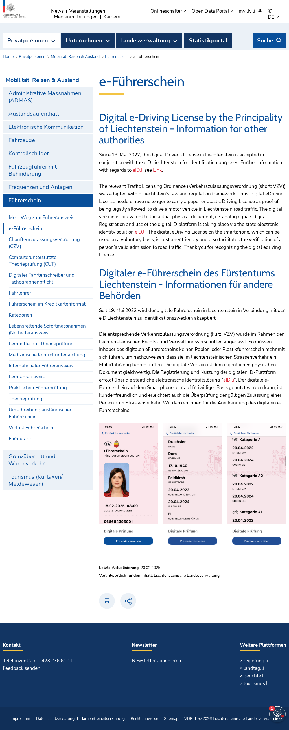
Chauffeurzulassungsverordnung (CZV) (44, 243)
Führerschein (116, 56)
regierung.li (256, 660)
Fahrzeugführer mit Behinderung (32, 170)
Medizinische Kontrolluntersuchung (47, 355)
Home (8, 56)
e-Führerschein (25, 228)
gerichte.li (254, 676)
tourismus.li (256, 683)
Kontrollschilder (28, 153)
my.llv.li (247, 11)
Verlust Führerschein (31, 427)
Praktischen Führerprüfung (38, 388)
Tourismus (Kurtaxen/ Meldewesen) (35, 480)
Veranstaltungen (87, 11)
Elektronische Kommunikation (46, 127)
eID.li (138, 170)
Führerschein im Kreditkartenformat (47, 304)
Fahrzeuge (21, 140)
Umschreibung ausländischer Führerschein (40, 413)
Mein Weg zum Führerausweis (41, 217)
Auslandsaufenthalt (33, 113)
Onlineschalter (166, 11)
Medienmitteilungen (76, 17)
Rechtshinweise (144, 718)
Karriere (111, 17)
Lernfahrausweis (27, 377)
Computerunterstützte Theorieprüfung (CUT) (32, 260)
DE (271, 17)
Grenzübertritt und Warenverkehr (32, 460)
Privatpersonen (27, 40)
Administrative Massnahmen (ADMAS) (44, 97)
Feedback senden (21, 668)
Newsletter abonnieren (156, 660)
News (57, 11)
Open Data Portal (211, 11)
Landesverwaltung (145, 40)
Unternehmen (84, 40)
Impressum (20, 718)
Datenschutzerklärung (55, 718)
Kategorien (20, 315)
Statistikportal (208, 40)
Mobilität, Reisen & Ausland (75, 56)
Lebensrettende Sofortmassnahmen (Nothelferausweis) (47, 329)
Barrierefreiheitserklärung (102, 718)
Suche (265, 40)
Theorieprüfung (25, 399)
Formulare (20, 438)
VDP (188, 718)
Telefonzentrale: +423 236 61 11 (38, 660)
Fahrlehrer (20, 293)
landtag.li (254, 668)
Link (157, 170)
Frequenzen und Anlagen (40, 187)
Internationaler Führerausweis (41, 366)
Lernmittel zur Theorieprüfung (41, 344)
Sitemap (171, 718)
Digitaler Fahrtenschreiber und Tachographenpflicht (42, 278)
